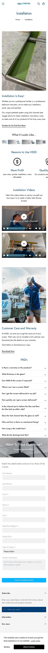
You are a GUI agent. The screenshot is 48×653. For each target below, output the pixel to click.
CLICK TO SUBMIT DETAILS (24, 580)
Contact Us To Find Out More (14, 125)
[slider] (14, 228)
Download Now (8, 351)
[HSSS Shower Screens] (24, 4)
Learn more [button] (35, 641)
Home (17, 19)
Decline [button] (7, 647)
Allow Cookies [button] (29, 647)
